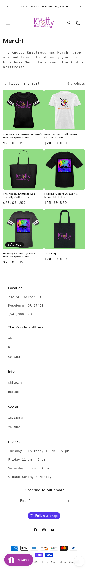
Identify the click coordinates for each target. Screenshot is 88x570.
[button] (8, 22)
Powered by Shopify (65, 562)
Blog (11, 347)
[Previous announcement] (7, 6)
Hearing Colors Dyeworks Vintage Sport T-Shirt (19, 255)
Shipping (15, 382)
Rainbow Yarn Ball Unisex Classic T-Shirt (60, 136)
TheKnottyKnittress (35, 562)
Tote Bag (50, 253)
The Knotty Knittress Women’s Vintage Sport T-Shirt (22, 136)
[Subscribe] (67, 501)
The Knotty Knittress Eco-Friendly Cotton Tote (19, 195)
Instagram (16, 417)
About (12, 338)
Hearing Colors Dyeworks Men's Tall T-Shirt (61, 195)
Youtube (14, 427)
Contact (14, 356)
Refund (13, 391)
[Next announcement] (80, 6)
